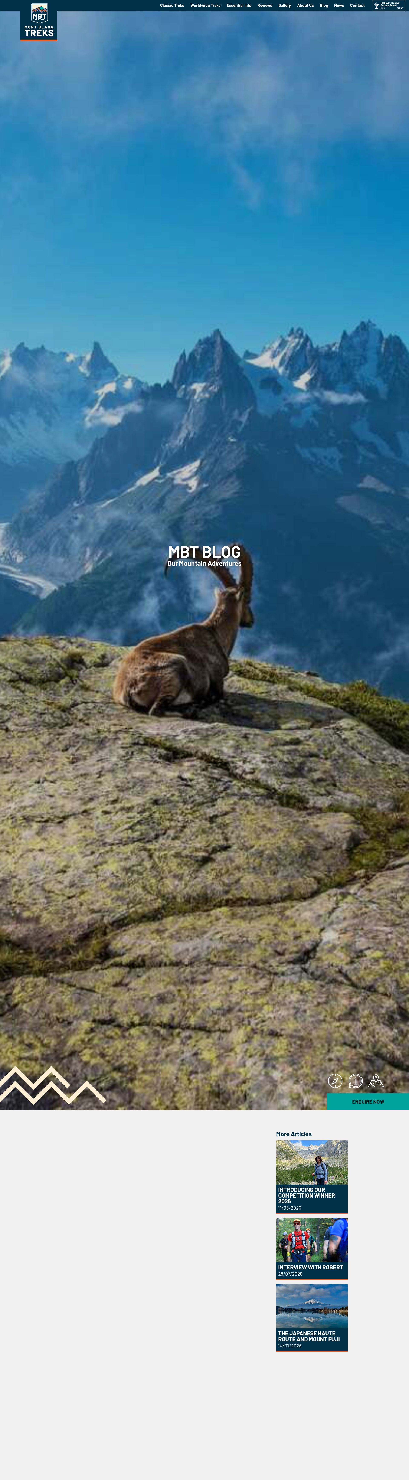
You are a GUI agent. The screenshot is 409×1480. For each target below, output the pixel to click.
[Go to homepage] (38, 39)
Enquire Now (368, 1101)
